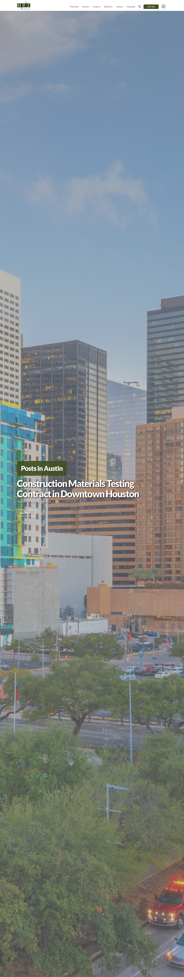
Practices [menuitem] (74, 7)
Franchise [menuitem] (131, 7)
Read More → (26, 513)
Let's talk (151, 7)
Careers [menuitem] (119, 7)
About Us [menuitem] (108, 7)
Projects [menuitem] (96, 7)
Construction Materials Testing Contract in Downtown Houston (78, 488)
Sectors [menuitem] (85, 7)
